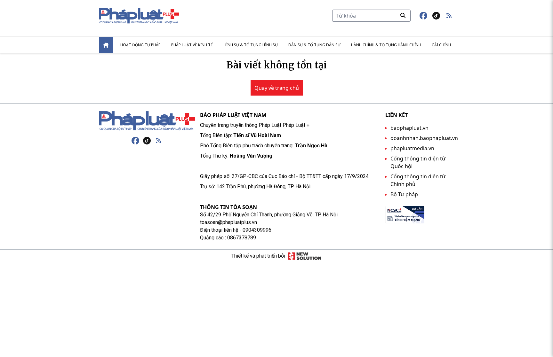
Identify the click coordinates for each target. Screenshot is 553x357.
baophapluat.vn (409, 127)
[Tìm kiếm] (403, 15)
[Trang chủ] (147, 120)
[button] (449, 16)
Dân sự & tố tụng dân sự (314, 45)
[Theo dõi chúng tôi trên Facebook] (423, 16)
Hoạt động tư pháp (140, 45)
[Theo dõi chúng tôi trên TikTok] (436, 16)
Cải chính (441, 45)
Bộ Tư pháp (404, 194)
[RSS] (158, 141)
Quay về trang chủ (276, 87)
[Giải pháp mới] (304, 256)
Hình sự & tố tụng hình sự (251, 45)
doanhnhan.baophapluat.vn (424, 138)
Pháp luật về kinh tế (192, 45)
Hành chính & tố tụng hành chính (386, 45)
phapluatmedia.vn (412, 148)
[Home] (106, 45)
